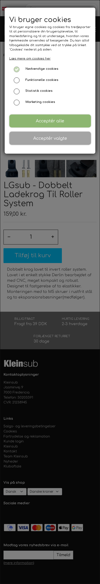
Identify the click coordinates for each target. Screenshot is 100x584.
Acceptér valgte (50, 138)
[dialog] (50, 292)
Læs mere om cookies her (30, 58)
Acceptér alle (50, 121)
